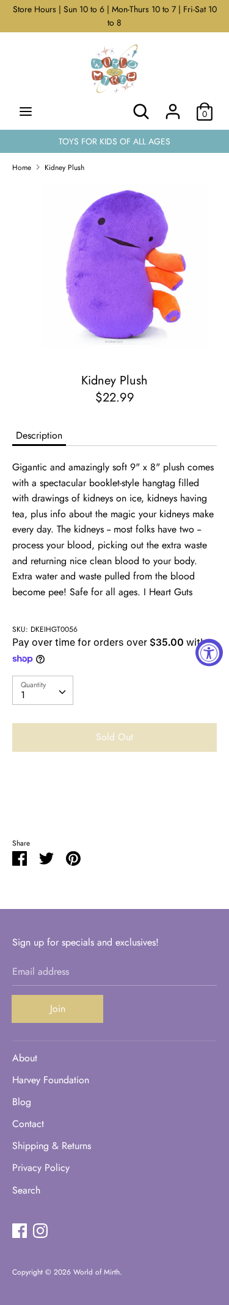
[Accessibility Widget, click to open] (209, 653)
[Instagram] (40, 1230)
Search (26, 1190)
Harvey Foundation (50, 1080)
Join (57, 1009)
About (24, 1058)
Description (39, 435)
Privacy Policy (41, 1168)
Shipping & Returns (51, 1146)
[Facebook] (19, 1230)
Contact (28, 1124)
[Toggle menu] (25, 111)
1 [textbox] (23, 695)
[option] (114, 268)
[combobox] (42, 690)
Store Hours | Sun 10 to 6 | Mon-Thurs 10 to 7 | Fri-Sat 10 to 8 (115, 16)
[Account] (173, 107)
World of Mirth (96, 1272)
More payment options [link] (115, 803)
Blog (21, 1102)
